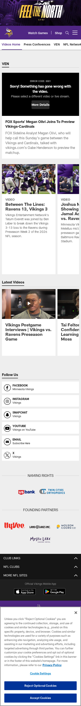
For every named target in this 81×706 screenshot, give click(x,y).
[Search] (67, 33)
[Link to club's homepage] (8, 30)
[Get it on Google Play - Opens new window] (54, 593)
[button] (40, 104)
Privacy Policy (52, 665)
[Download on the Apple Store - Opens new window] (25, 592)
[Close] (76, 612)
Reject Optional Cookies (40, 685)
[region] (40, 656)
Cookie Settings (40, 673)
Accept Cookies (40, 698)
